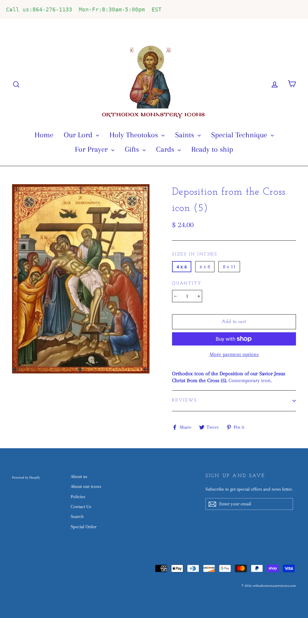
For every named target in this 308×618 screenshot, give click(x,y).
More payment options (234, 354)
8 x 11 (229, 266)
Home (44, 134)
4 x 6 (182, 266)
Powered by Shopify (26, 477)
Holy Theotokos (134, 134)
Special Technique (240, 134)
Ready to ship (212, 149)
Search (77, 516)
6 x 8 (205, 266)
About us (79, 476)
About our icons (86, 486)
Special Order (84, 526)
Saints (185, 134)
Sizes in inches (194, 254)
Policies (78, 496)
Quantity (186, 283)
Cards (166, 149)
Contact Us (81, 506)
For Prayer (92, 149)
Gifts (133, 149)
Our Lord (79, 134)
